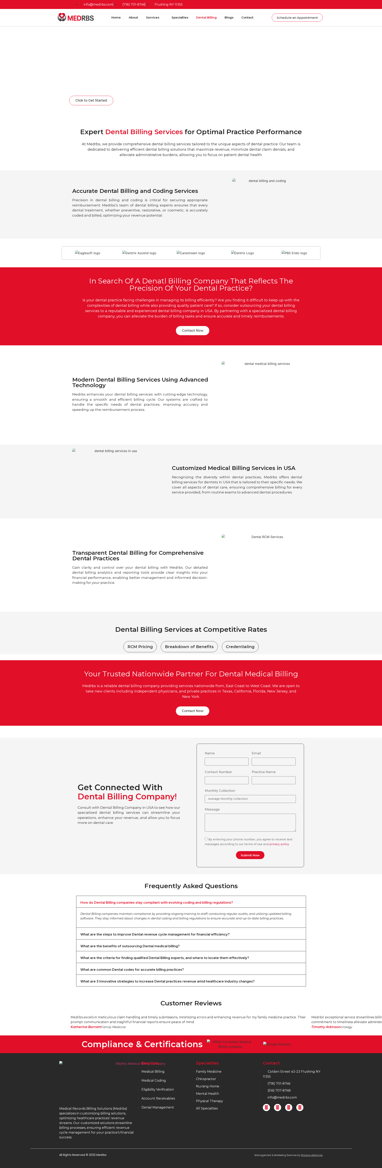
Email (256, 753)
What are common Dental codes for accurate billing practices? (132, 970)
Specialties (180, 17)
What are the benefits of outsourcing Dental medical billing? (130, 946)
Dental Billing (206, 17)
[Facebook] (266, 1107)
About (133, 17)
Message (212, 809)
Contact (247, 17)
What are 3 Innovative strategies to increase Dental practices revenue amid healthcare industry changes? (167, 981)
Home (116, 17)
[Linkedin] (299, 1107)
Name (210, 753)
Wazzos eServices (312, 1155)
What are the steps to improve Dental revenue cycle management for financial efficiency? (155, 934)
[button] (191, 901)
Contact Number (218, 772)
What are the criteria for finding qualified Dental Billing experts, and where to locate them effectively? (164, 958)
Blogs (229, 17)
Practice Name (264, 772)
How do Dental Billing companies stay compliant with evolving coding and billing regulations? (156, 902)
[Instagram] (288, 1107)
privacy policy (279, 844)
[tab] (140, 646)
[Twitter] (277, 1107)
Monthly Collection (220, 791)
